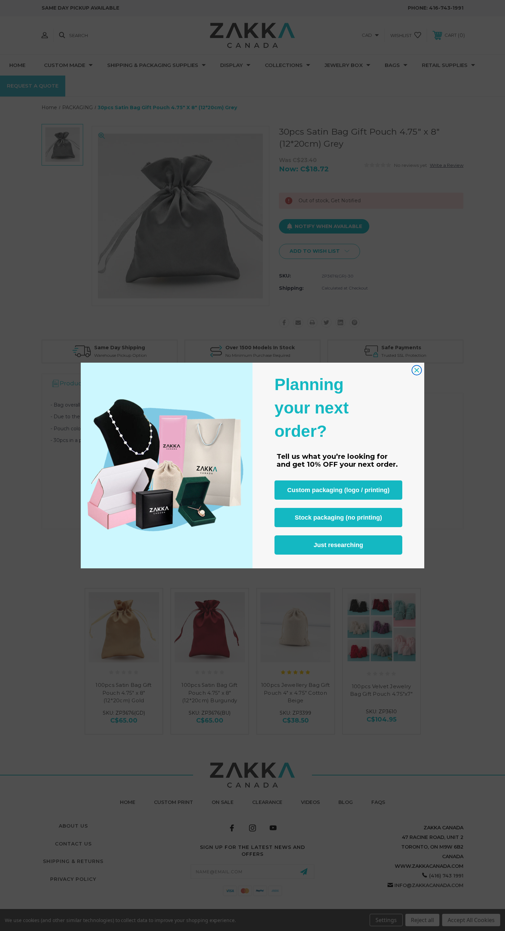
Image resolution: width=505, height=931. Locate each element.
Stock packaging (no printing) (338, 517)
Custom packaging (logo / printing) (338, 490)
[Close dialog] (417, 370)
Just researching (338, 545)
